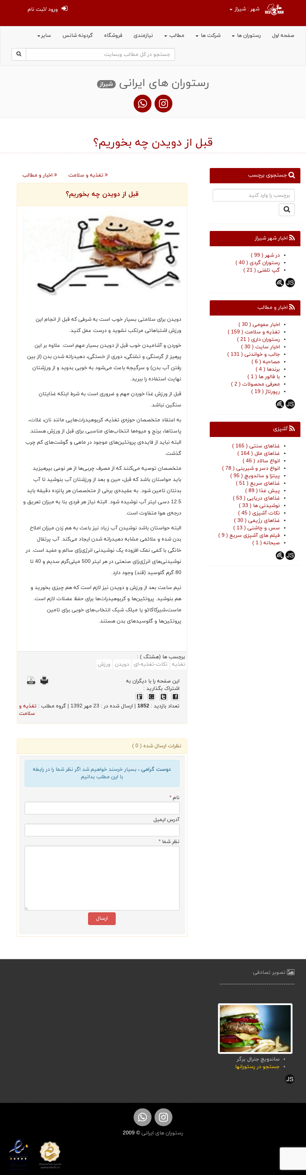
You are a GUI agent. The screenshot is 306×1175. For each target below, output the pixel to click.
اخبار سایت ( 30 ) (260, 347)
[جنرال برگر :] (255, 1028)
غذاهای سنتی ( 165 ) (256, 446)
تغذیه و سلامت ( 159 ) (254, 332)
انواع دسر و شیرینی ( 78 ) (251, 468)
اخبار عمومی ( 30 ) (259, 324)
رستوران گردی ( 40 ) (257, 262)
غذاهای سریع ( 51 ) (258, 483)
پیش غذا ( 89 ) (262, 490)
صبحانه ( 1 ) (266, 543)
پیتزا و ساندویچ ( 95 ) (255, 475)
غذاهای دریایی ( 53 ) (256, 498)
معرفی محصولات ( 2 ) (255, 384)
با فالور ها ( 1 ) (263, 376)
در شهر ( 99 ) (265, 255)
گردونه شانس (77, 35)
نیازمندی (143, 35)
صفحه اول (283, 35)
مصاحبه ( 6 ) (266, 361)
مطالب (176, 35)
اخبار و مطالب (38, 175)
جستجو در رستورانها (257, 1066)
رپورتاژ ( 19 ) (265, 391)
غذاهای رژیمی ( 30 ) (257, 520)
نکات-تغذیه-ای (151, 664)
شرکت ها (210, 35)
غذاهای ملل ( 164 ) (258, 453)
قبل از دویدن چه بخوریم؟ (102, 194)
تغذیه (178, 664)
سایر (46, 35)
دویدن (122, 664)
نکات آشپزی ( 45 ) (259, 513)
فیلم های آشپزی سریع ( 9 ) (249, 535)
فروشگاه (113, 35)
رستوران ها (248, 35)
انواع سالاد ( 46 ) (261, 461)
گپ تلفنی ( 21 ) (261, 270)
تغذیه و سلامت (86, 175)
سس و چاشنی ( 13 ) (256, 528)
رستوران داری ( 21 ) (258, 339)
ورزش (104, 664)
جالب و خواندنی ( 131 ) (253, 354)
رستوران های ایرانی (161, 1133)
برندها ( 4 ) (268, 369)
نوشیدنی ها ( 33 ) (259, 505)
